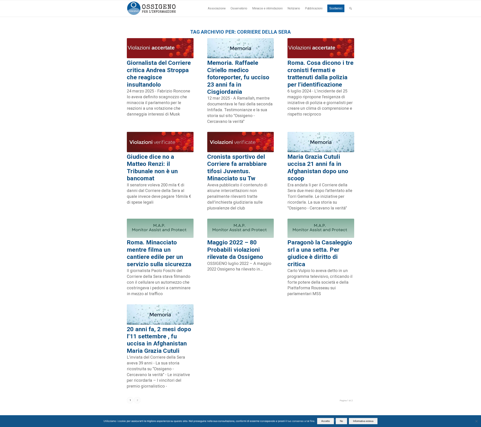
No (341, 421)
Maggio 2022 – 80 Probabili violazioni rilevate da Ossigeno (235, 249)
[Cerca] (350, 8)
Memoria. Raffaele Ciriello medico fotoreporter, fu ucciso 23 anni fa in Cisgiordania (238, 77)
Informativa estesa (363, 421)
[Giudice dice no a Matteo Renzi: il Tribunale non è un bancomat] (160, 142)
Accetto (325, 421)
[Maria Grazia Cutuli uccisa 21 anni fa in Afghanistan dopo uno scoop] (320, 142)
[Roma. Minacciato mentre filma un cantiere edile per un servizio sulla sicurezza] (160, 228)
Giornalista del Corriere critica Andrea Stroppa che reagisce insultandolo (159, 73)
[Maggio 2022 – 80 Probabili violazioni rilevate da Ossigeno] (240, 228)
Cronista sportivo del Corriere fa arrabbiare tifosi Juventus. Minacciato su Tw (237, 167)
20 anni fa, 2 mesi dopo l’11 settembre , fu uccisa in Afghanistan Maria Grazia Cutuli (159, 340)
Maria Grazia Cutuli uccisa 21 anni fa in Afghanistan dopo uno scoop (317, 167)
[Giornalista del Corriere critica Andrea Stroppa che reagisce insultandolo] (160, 48)
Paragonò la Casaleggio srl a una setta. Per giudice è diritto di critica (319, 253)
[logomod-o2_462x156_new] (151, 8)
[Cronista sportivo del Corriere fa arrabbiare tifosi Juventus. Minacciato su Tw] (240, 142)
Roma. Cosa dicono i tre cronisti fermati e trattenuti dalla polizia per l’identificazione (320, 73)
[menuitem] (216, 8)
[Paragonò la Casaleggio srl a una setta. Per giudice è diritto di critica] (320, 228)
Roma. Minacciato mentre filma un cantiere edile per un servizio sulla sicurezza (159, 253)
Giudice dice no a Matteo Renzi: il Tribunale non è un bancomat (152, 167)
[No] (476, 421)
